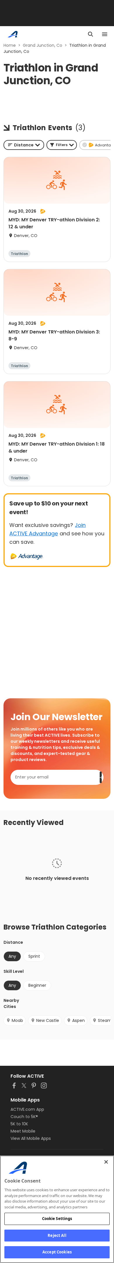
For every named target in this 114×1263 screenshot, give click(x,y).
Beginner (37, 985)
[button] (61, 145)
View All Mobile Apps (31, 1138)
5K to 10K (19, 1124)
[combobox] (24, 145)
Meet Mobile (23, 1131)
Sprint (34, 956)
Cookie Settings (57, 1218)
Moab (17, 1020)
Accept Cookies (57, 1252)
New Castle (47, 1020)
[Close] (106, 1162)
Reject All (57, 1235)
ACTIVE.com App (27, 1109)
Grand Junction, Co (42, 45)
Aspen (78, 1020)
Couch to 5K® (24, 1117)
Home (10, 45)
